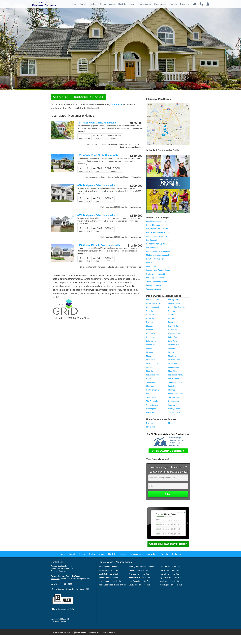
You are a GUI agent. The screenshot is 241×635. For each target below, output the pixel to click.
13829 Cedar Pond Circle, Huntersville (97, 155)
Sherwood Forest (175, 382)
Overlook (149, 367)
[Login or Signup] (207, 3)
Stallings (171, 390)
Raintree (149, 378)
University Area (152, 405)
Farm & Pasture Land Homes (157, 232)
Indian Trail (172, 337)
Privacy (112, 632)
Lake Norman (151, 341)
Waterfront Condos (153, 289)
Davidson (150, 318)
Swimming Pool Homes (155, 277)
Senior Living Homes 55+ (156, 274)
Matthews (172, 348)
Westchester (151, 412)
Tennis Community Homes (156, 281)
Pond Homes (151, 266)
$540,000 (136, 155)
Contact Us (116, 104)
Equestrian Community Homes (158, 228)
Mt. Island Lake (152, 363)
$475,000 (136, 122)
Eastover (171, 322)
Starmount (150, 393)
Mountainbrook (174, 359)
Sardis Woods (173, 378)
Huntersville (151, 337)
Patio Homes (151, 262)
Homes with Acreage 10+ (156, 243)
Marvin (149, 348)
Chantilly (149, 311)
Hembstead (150, 333)
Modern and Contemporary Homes (160, 255)
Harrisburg (172, 329)
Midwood (149, 352)
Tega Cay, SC (151, 397)
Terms (104, 632)
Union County (173, 401)
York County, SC (174, 412)
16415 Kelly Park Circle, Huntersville (96, 122)
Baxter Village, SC (153, 303)
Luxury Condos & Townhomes (158, 251)
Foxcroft (149, 329)
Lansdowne (150, 344)
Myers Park (172, 363)
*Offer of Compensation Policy (63, 609)
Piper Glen (172, 371)
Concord (171, 311)
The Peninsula (152, 401)
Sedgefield (150, 382)
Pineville (149, 371)
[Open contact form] (194, 3)
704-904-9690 (66, 584)
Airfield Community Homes (156, 221)
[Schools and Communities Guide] (168, 183)
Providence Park (152, 374)
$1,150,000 (135, 245)
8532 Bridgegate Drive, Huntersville (96, 215)
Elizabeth (150, 326)
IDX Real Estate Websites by (62, 632)
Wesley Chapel (174, 408)
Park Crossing (173, 367)
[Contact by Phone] (201, 3)
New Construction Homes (156, 259)
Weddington (151, 408)
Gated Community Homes (156, 236)
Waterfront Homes (153, 285)
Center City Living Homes (156, 225)
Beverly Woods (174, 303)
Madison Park (173, 344)
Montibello (172, 356)
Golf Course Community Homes (158, 240)
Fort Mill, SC (173, 326)
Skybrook (150, 386)
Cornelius (150, 314)
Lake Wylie (172, 341)
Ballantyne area (152, 299)
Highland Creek (174, 333)
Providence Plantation (177, 374)
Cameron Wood (152, 307)
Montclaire (150, 356)
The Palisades (173, 397)
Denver (171, 318)
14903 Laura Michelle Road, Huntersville (98, 245)
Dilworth (149, 322)
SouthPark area (152, 390)
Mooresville (150, 359)
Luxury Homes (152, 247)
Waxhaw (171, 405)
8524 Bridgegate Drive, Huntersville (96, 185)
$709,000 (136, 185)
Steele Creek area (175, 393)
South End (172, 386)
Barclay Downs (174, 299)
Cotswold (171, 314)
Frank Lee (55, 578)
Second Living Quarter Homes (158, 270)
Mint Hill (171, 352)
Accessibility (94, 632)
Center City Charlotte (176, 307)
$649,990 (136, 215)
